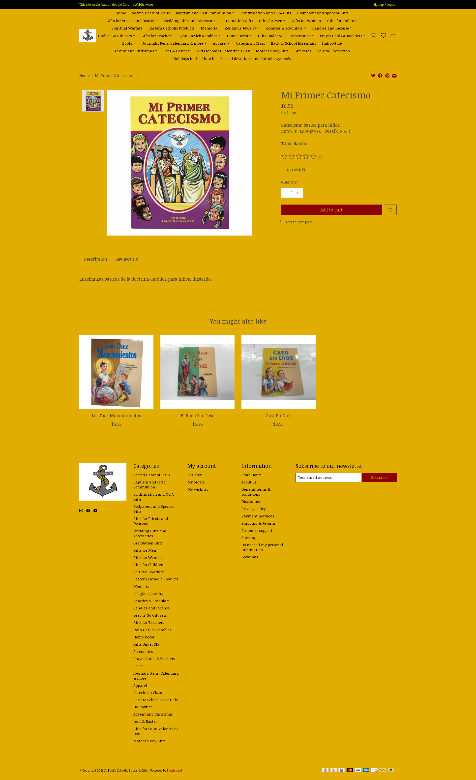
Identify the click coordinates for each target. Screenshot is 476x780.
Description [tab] (95, 259)
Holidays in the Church (193, 58)
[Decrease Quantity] (286, 192)
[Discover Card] (374, 770)
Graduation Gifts (238, 20)
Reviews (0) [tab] (126, 259)
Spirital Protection (333, 50)
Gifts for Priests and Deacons (132, 20)
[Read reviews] (299, 156)
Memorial (210, 27)
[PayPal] (382, 770)
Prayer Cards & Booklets (154, 658)
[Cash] (333, 770)
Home (121, 12)
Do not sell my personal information (262, 547)
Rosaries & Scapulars (151, 600)
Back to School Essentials (293, 43)
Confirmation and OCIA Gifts (266, 12)
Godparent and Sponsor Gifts (323, 12)
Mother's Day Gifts (272, 50)
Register (194, 474)
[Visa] (358, 770)
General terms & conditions (255, 492)
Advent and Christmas (153, 714)
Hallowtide (332, 43)
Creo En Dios (278, 416)
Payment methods (257, 515)
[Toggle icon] (374, 35)
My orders (196, 482)
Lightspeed (174, 770)
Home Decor (143, 636)
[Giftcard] (341, 770)
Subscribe (379, 477)
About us (248, 482)
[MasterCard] (350, 770)
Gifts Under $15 (271, 35)
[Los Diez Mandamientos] (116, 372)
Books (138, 665)
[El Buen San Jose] (197, 372)
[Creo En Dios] (278, 372)
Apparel (140, 685)
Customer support (256, 530)
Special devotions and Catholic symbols (255, 58)
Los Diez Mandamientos (116, 416)
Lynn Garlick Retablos (152, 629)
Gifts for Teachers (157, 35)
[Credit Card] (325, 770)
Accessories (143, 651)
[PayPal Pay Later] (391, 770)
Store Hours (251, 474)
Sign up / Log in (384, 4)
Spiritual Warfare (127, 27)
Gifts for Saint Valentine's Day (223, 50)
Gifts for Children (342, 20)
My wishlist (197, 489)
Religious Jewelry (148, 593)
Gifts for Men (144, 550)
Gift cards (303, 50)
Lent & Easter (145, 721)
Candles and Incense (151, 607)
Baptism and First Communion (149, 484)
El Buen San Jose (197, 416)
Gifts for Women (306, 20)
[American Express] (366, 770)
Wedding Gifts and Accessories (190, 20)
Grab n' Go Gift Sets (150, 615)
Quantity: (289, 182)
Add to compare (299, 221)
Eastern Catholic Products (172, 27)
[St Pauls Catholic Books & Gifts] (87, 35)
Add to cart (331, 210)
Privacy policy (253, 508)
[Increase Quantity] (297, 192)
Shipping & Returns (258, 523)
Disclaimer (251, 501)
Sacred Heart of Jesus (151, 12)
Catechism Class (250, 43)
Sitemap (248, 537)
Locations (249, 556)
